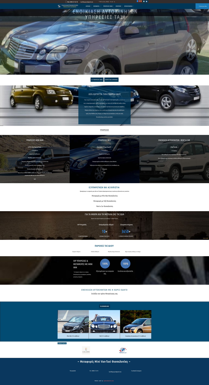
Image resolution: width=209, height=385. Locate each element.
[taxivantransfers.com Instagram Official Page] (139, 1)
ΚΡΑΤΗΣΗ (118, 6)
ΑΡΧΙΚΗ (88, 6)
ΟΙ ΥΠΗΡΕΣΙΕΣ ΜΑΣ (97, 79)
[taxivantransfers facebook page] (137, 1)
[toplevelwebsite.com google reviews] (141, 1)
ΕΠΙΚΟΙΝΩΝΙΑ (128, 6)
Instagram (139, 370)
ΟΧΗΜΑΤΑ (96, 6)
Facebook (133, 370)
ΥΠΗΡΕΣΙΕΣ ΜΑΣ (108, 6)
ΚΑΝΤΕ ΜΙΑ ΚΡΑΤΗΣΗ (111, 79)
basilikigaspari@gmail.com (115, 371)
